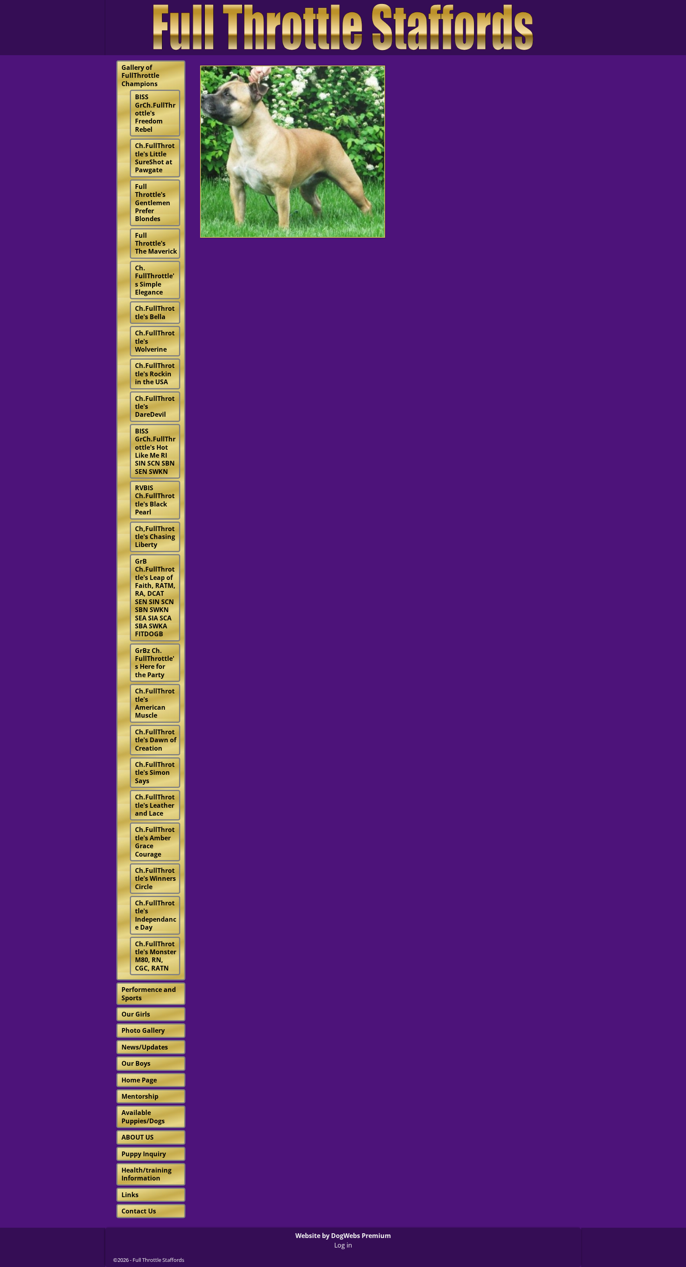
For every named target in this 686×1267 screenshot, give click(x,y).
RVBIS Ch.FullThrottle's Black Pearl (155, 499)
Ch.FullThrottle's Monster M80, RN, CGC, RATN (155, 956)
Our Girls (135, 1014)
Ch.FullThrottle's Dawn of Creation (155, 740)
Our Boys (135, 1063)
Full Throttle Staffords (158, 1259)
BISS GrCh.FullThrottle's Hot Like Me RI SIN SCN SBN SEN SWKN (155, 451)
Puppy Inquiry (143, 1154)
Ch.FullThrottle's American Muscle (155, 703)
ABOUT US (137, 1137)
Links (130, 1194)
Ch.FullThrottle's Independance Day (155, 915)
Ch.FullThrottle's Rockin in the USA (155, 373)
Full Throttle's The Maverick (156, 243)
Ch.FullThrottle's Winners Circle (155, 878)
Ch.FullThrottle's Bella (155, 312)
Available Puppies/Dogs (143, 1116)
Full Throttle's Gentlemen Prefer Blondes (152, 202)
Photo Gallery (143, 1030)
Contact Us (138, 1211)
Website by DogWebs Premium (343, 1235)
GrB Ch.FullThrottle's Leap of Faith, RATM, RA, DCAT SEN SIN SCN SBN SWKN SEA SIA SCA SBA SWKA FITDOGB (155, 598)
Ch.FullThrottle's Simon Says (155, 772)
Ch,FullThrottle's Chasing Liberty (155, 536)
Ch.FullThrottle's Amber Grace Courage (155, 841)
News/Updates (144, 1047)
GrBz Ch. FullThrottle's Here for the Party (154, 662)
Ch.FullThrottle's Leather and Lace (155, 805)
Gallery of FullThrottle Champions (140, 75)
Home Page (139, 1080)
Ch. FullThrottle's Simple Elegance (154, 280)
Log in (343, 1245)
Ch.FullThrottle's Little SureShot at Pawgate (155, 157)
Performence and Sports (148, 993)
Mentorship (139, 1096)
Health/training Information (146, 1174)
